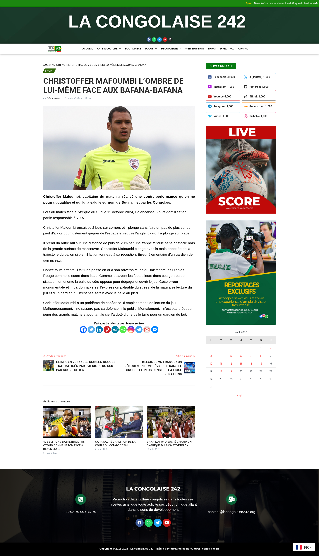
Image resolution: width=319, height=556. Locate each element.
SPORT (212, 48)
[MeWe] (115, 329)
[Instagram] (131, 329)
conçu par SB (210, 548)
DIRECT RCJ (227, 48)
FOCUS (149, 48)
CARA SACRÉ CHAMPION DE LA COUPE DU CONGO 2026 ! (115, 443)
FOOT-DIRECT (133, 48)
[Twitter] (159, 39)
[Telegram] (139, 329)
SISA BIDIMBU (54, 98)
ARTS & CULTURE (107, 48)
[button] (109, 48)
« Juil (239, 395)
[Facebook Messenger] (154, 329)
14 (251, 363)
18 (221, 371)
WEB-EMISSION (194, 48)
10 (211, 363)
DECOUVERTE (169, 48)
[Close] (316, 3)
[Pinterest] (107, 329)
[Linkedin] (99, 329)
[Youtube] (165, 39)
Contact (244, 48)
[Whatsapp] (154, 39)
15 (261, 363)
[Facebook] (149, 39)
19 (231, 371)
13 (241, 363)
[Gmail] (146, 329)
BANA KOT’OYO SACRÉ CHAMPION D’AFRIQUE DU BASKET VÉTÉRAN (169, 443)
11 (221, 363)
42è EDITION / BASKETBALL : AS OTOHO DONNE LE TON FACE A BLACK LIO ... (64, 445)
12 (231, 363)
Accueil (87, 48)
